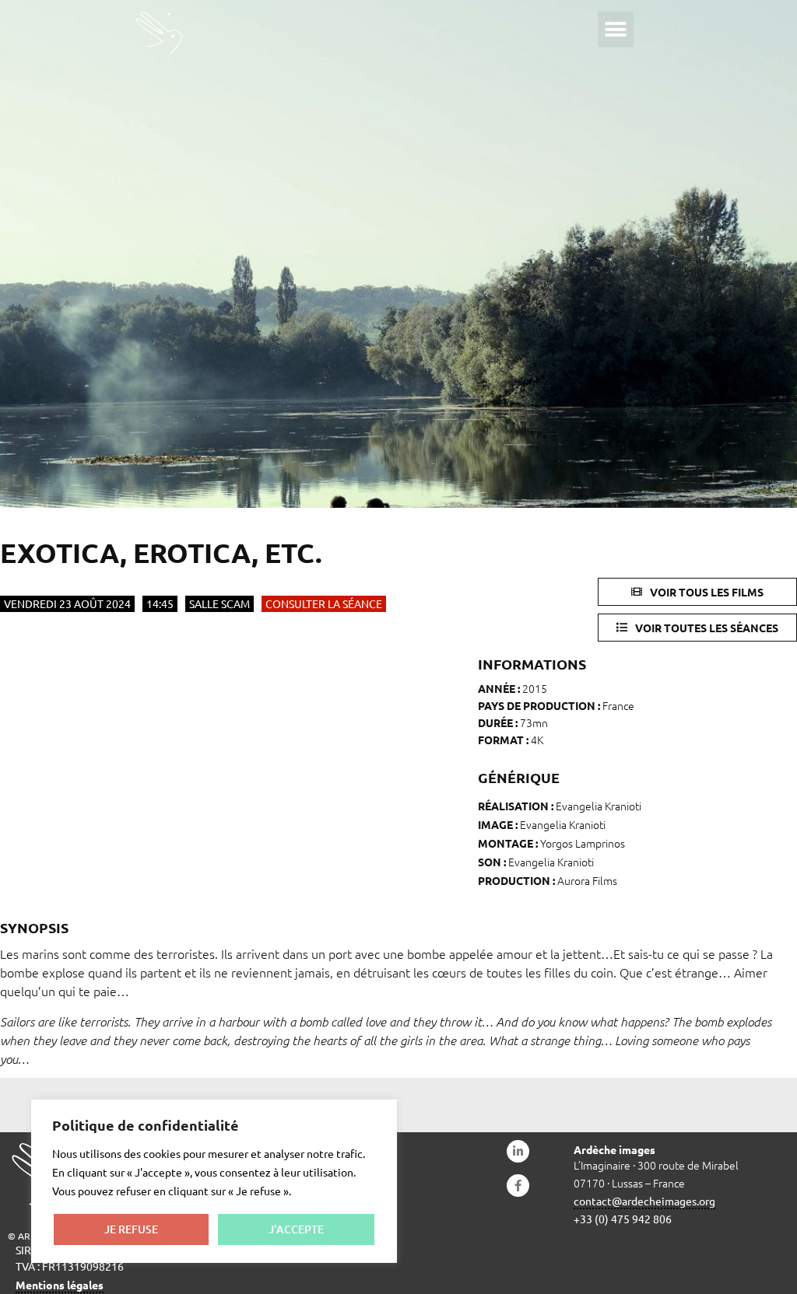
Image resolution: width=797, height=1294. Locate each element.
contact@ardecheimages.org (644, 1201)
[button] (616, 29)
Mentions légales (60, 1285)
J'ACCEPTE (296, 1229)
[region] (214, 1181)
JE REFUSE (131, 1229)
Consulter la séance (323, 603)
